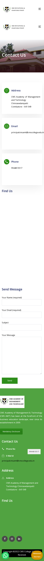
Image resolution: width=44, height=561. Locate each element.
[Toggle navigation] (34, 9)
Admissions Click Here (37, 555)
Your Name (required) (12, 297)
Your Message (8, 335)
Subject (5, 322)
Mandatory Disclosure (11, 431)
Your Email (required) (11, 310)
